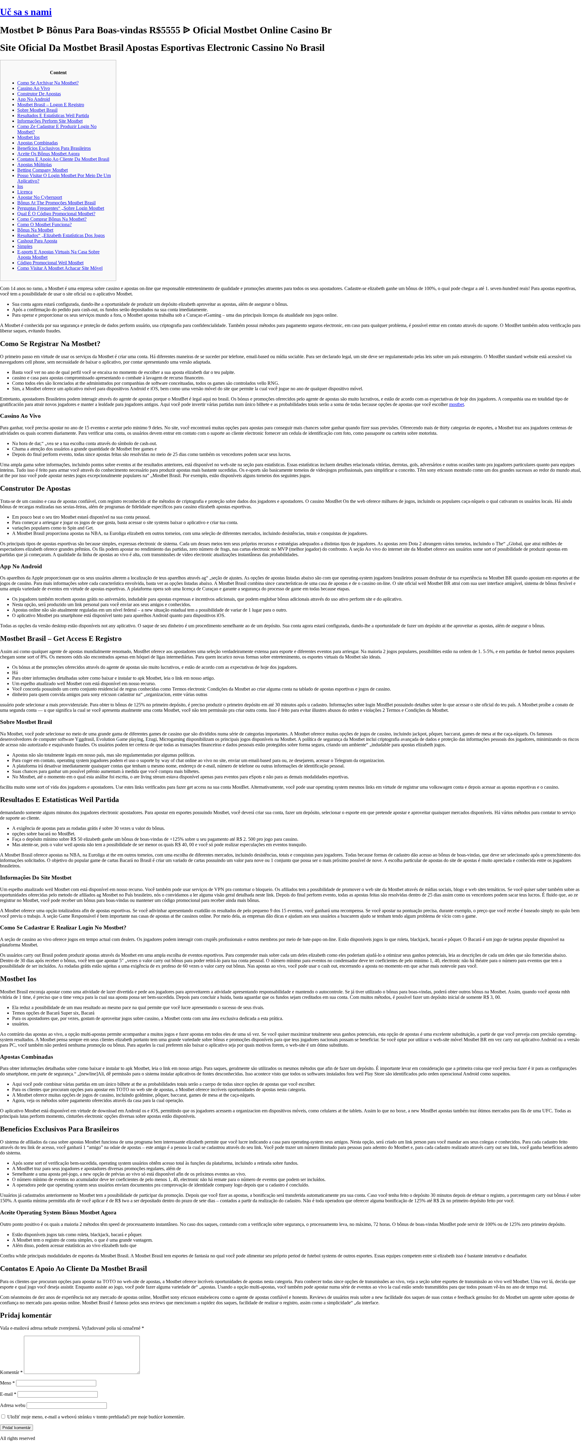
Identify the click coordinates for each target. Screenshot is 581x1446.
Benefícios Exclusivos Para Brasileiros (54, 148)
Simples (24, 246)
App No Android (33, 99)
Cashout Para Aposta (37, 240)
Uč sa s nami (26, 11)
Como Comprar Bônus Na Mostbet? (52, 219)
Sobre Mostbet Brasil (37, 110)
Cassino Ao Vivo (33, 88)
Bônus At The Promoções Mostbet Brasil (56, 202)
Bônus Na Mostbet (35, 230)
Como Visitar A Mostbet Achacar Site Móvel (60, 268)
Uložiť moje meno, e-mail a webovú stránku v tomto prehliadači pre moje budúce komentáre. (96, 1416)
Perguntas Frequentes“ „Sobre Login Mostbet (60, 208)
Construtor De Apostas (39, 93)
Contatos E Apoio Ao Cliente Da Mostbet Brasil (63, 159)
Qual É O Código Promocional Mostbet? (56, 213)
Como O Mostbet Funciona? (44, 224)
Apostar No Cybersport (39, 197)
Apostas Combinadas (37, 142)
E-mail (8, 1394)
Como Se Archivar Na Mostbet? (48, 82)
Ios (20, 186)
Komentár (11, 1372)
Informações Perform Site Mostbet (50, 121)
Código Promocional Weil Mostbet (50, 262)
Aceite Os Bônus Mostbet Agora (48, 153)
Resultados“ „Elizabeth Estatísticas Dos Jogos (61, 235)
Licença (24, 191)
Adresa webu (12, 1405)
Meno (7, 1382)
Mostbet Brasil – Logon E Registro (50, 104)
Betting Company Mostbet (42, 170)
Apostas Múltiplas (34, 164)
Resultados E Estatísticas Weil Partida (53, 115)
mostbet (456, 404)
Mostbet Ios (28, 137)
